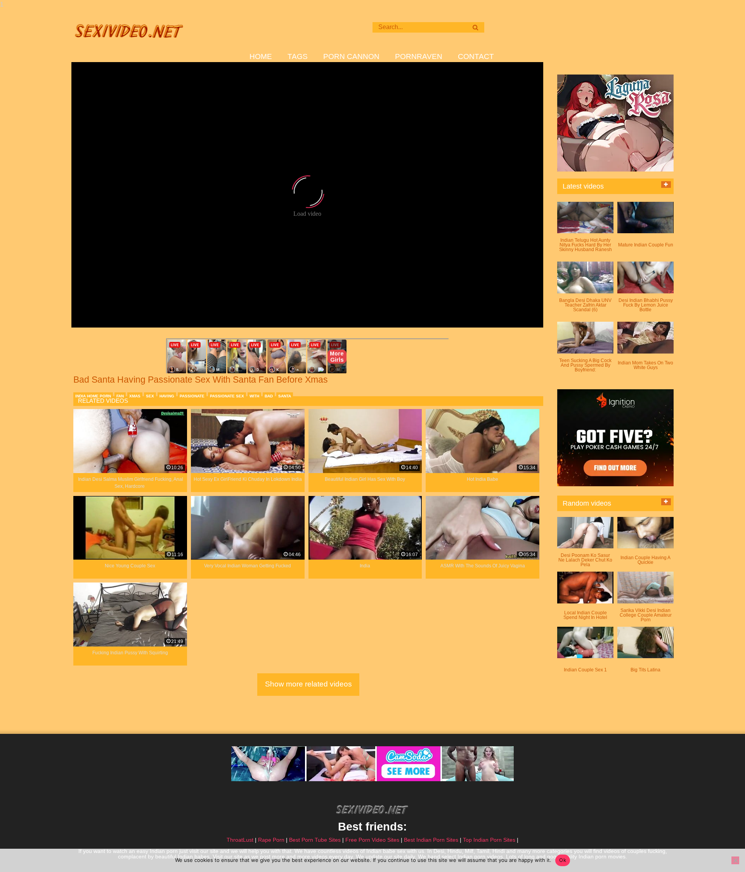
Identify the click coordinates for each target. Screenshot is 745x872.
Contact (476, 57)
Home (260, 57)
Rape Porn (271, 840)
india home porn (93, 396)
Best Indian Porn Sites (431, 840)
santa (284, 396)
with (254, 396)
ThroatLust (240, 840)
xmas (134, 396)
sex (150, 396)
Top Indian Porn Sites (489, 840)
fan (120, 396)
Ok (562, 860)
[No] (735, 860)
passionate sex (227, 396)
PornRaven (418, 57)
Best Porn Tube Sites (315, 840)
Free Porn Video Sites (372, 840)
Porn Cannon (351, 57)
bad (269, 396)
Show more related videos (308, 684)
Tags (298, 57)
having (166, 396)
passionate (192, 396)
